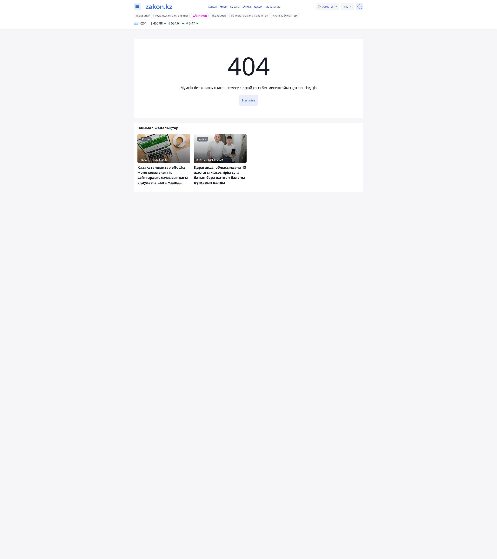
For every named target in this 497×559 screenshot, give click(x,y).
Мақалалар (273, 6)
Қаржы (235, 6)
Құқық (258, 6)
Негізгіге (248, 100)
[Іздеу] (359, 6)
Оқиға (247, 6)
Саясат (212, 6)
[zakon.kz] (159, 6)
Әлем (223, 6)
